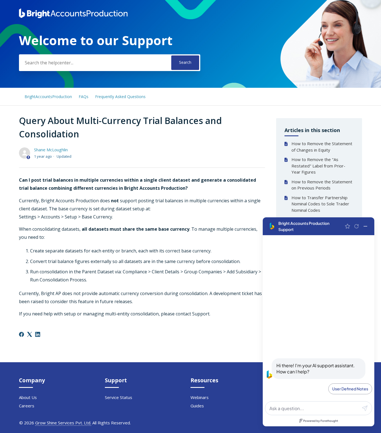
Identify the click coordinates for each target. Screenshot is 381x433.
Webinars (200, 397)
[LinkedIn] (37, 334)
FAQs (83, 96)
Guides (197, 405)
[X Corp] (29, 334)
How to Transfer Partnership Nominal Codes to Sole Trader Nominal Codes (320, 204)
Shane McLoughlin (51, 149)
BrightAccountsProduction (48, 96)
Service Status (118, 397)
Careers (26, 405)
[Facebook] (21, 334)
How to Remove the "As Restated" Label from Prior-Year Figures (318, 166)
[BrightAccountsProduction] (73, 16)
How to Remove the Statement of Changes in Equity (321, 147)
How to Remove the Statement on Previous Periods (321, 185)
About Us (28, 397)
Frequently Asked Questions (120, 96)
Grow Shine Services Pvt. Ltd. (63, 422)
